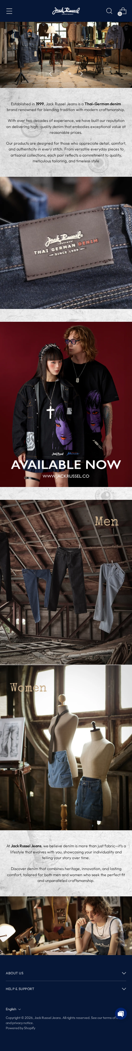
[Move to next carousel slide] (81, 74)
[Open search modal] (109, 10)
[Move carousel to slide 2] (70, 74)
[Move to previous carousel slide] (51, 74)
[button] (121, 1014)
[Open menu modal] (9, 10)
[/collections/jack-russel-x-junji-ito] (66, 404)
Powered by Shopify (20, 1028)
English (11, 1009)
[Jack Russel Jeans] (66, 11)
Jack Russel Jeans (47, 1017)
